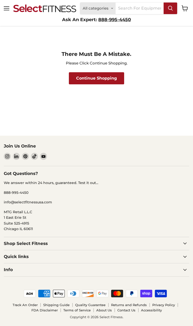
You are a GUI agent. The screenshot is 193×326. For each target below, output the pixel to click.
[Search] (170, 8)
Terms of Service (77, 310)
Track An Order (25, 305)
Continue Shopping (96, 78)
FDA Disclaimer (44, 310)
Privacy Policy (163, 305)
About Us (104, 310)
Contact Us (126, 310)
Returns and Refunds (129, 305)
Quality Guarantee (90, 305)
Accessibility (151, 310)
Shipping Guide (56, 305)
